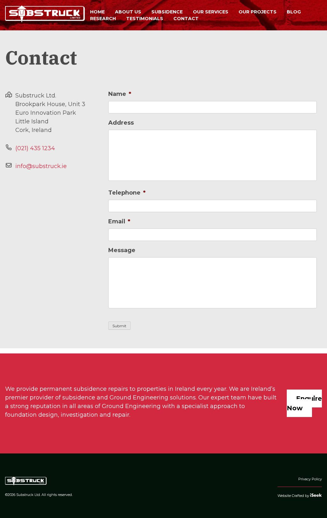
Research (103, 18)
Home (97, 12)
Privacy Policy (310, 479)
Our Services (210, 12)
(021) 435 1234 (35, 148)
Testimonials (144, 18)
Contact (186, 18)
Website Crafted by (294, 495)
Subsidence (167, 12)
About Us (128, 12)
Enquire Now (304, 403)
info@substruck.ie (41, 166)
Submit (119, 325)
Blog (294, 12)
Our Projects (258, 12)
